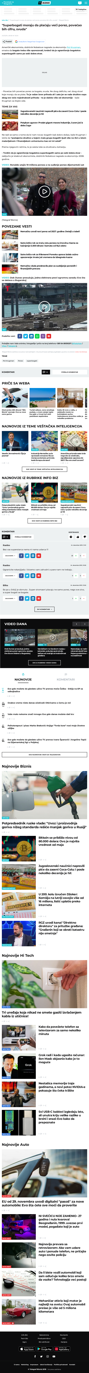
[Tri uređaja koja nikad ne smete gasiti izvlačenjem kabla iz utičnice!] (44, 984)
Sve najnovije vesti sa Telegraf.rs (44, 755)
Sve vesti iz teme (44, 469)
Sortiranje (74, 532)
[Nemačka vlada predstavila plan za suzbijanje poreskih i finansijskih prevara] (10, 269)
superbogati (32, 361)
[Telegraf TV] (54, 1356)
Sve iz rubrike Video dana (44, 663)
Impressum (34, 1364)
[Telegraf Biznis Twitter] (41, 1356)
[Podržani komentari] (78, 537)
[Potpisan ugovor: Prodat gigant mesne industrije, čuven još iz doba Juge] (10, 126)
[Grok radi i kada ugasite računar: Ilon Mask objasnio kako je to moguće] (19, 1066)
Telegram (12, 346)
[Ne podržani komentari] (85, 537)
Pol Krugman (73, 47)
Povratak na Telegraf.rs (9, 3)
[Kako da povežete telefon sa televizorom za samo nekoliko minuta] (19, 1038)
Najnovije (16, 766)
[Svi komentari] (71, 537)
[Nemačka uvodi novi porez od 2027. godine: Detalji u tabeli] (10, 234)
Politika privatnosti (61, 1364)
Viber (4, 346)
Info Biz (5, 20)
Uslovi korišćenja (81, 352)
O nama (16, 1364)
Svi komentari (44, 609)
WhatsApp (77, 343)
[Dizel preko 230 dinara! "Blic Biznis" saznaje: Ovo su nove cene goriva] (15, 398)
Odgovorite (10, 555)
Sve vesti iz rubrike (44, 521)
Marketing (25, 1364)
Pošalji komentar (69, 372)
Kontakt (72, 1364)
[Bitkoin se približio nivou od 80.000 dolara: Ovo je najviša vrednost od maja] (44, 493)
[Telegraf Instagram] (47, 1356)
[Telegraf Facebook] (35, 1356)
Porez (20, 361)
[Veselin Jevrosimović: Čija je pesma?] (15, 441)
